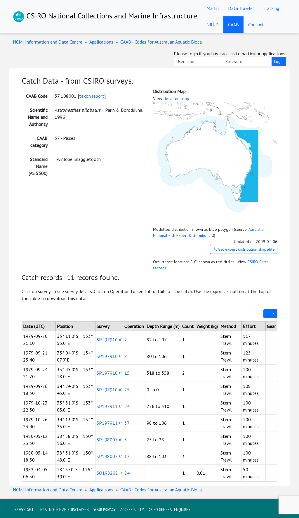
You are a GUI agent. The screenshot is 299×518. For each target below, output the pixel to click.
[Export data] (270, 313)
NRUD (212, 24)
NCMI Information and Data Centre (47, 42)
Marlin (212, 8)
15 (127, 373)
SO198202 (107, 473)
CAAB (233, 24)
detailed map (176, 98)
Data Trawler (241, 8)
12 (127, 456)
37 (126, 423)
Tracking (271, 8)
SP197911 (107, 406)
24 (127, 406)
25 (127, 390)
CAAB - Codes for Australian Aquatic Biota (161, 42)
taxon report (91, 96)
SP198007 (107, 440)
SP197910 (107, 340)
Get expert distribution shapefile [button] (246, 249)
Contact (256, 24)
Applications (101, 42)
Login (279, 61)
